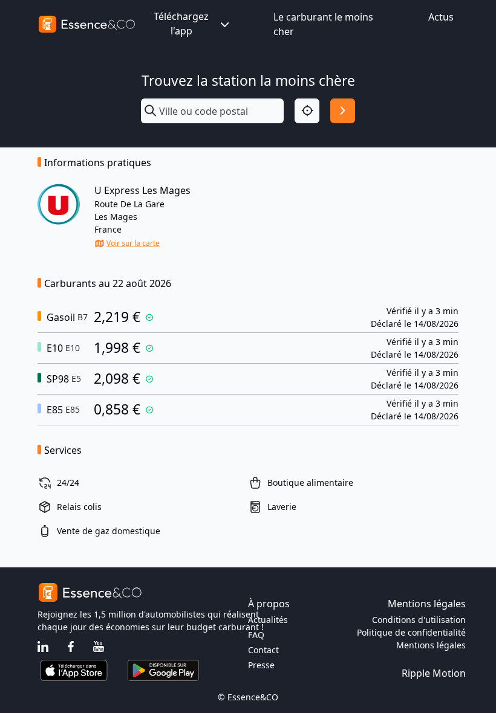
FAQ (256, 634)
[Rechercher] (342, 110)
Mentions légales (431, 645)
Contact (263, 650)
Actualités (268, 619)
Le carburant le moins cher (323, 24)
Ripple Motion (434, 673)
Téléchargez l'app (181, 23)
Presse (261, 665)
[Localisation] (307, 110)
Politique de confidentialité (411, 632)
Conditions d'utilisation (419, 619)
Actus (441, 17)
